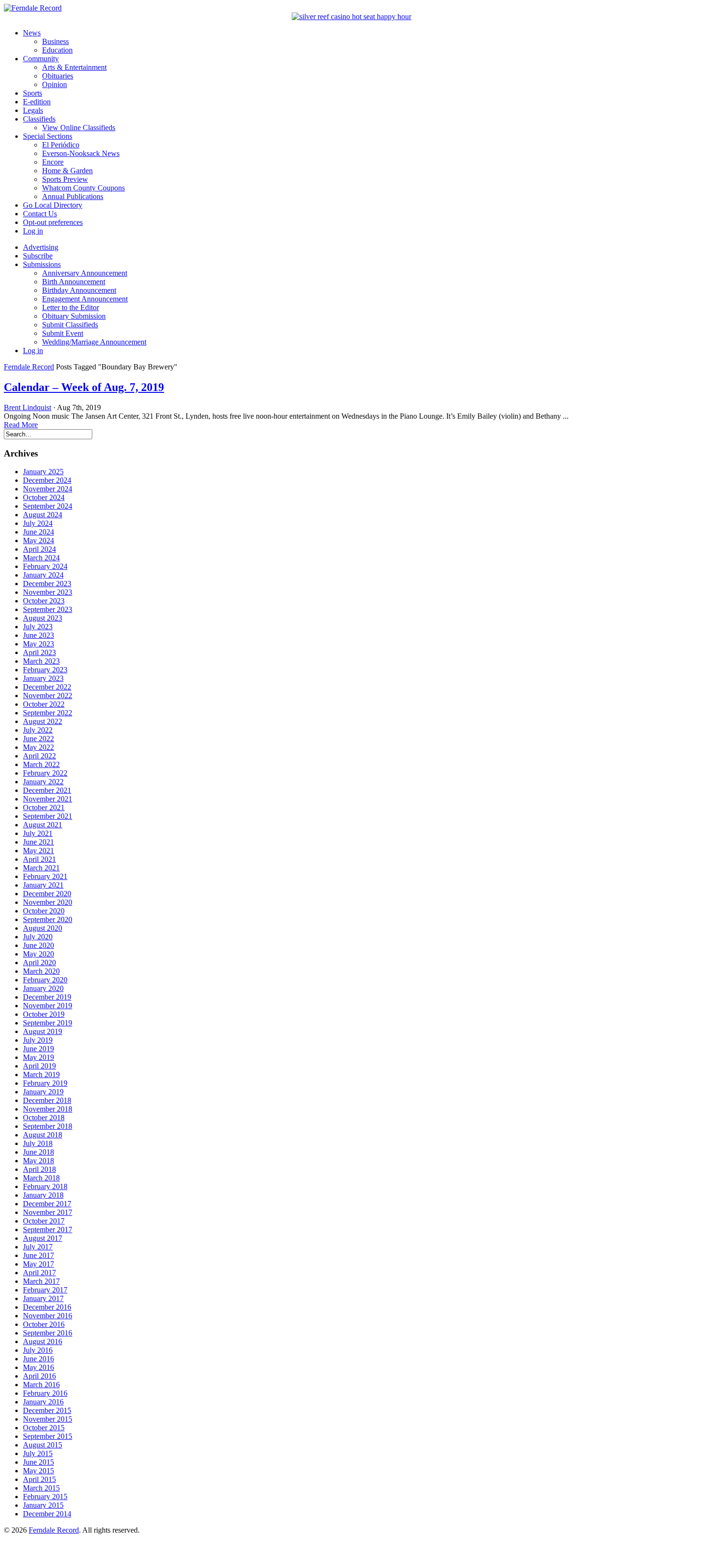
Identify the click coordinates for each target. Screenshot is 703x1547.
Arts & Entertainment (74, 67)
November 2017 (47, 1212)
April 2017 (39, 1273)
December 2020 (47, 894)
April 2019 (39, 1066)
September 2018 (47, 1126)
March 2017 (41, 1281)
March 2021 (41, 868)
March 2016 (41, 1384)
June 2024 (38, 532)
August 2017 (42, 1238)
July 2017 (38, 1247)
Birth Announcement (73, 282)
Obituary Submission (74, 316)
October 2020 (44, 911)
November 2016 (47, 1316)
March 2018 (41, 1178)
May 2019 (38, 1057)
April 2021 (39, 859)
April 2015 (39, 1479)
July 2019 (38, 1040)
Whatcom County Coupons (83, 188)
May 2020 (38, 954)
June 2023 (38, 635)
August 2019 (42, 1031)
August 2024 (42, 515)
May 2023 (38, 644)
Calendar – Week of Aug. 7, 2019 (84, 387)
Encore (53, 162)
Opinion (54, 84)
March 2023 (41, 661)
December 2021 (47, 790)
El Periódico (60, 145)
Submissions (42, 264)
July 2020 (38, 937)
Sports (32, 93)
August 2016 (42, 1341)
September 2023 (47, 609)
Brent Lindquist (27, 407)
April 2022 (39, 756)
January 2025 (43, 471)
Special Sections (47, 136)
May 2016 (38, 1367)
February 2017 (45, 1290)
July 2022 (38, 730)
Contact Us (40, 214)
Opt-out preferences (53, 222)
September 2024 (47, 506)
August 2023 (42, 618)
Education (57, 50)
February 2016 (45, 1393)
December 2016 (47, 1307)
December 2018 (47, 1100)
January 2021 (43, 885)
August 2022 (42, 721)
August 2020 (42, 928)
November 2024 (47, 489)
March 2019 (41, 1074)
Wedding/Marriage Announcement (94, 342)
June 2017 (38, 1255)
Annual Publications (72, 196)
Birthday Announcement (79, 290)
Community (41, 59)
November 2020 (47, 902)
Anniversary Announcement (84, 273)
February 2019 (45, 1083)
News (32, 33)
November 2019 (47, 1006)
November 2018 (47, 1109)
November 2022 (47, 695)
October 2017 (44, 1221)
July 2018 (38, 1143)
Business (55, 41)
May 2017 (38, 1264)
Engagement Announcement (85, 299)
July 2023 (38, 627)
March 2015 (41, 1488)
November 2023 (47, 592)
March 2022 (41, 764)
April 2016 (39, 1376)
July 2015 (38, 1453)
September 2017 (47, 1229)
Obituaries (57, 76)
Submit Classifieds (70, 325)
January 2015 (43, 1505)
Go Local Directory (52, 205)
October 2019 (44, 1014)
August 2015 (42, 1445)
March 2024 (41, 558)
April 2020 (39, 962)
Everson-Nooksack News (81, 153)
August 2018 (42, 1135)
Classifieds (39, 119)
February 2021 (45, 876)
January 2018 (43, 1195)
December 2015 (47, 1410)
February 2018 (45, 1186)
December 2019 (47, 997)
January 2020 (43, 988)
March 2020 (41, 971)
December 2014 (47, 1514)
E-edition (37, 102)
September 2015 (47, 1436)
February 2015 (45, 1496)
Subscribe (38, 256)
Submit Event (62, 333)
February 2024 (45, 566)
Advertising (40, 247)
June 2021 (38, 842)
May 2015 (38, 1471)
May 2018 (38, 1161)
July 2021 (38, 833)
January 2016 (43, 1402)
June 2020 (38, 945)
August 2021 (42, 825)
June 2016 (38, 1359)
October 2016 (44, 1324)
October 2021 (44, 807)
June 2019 (38, 1049)
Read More (21, 425)
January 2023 (43, 678)
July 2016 (38, 1350)
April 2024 (39, 549)
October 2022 (44, 704)
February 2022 (45, 773)
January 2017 (43, 1298)
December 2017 (47, 1204)
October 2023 (44, 601)
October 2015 (44, 1428)
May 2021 (38, 850)
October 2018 (44, 1117)
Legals (33, 110)
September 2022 (47, 713)
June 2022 (38, 739)
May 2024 (38, 540)
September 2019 (47, 1023)
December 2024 (47, 480)
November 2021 (47, 799)
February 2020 (45, 980)
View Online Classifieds (78, 127)
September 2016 (47, 1333)
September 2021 (47, 816)
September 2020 (47, 919)
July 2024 (38, 523)
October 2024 (44, 497)
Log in (33, 231)
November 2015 (47, 1419)
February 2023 (45, 670)
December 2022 (47, 687)
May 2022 (38, 747)
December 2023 (47, 583)
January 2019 (43, 1092)
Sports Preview (65, 179)
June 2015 (38, 1462)
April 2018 (39, 1169)
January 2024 (43, 575)
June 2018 (38, 1152)
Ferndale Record (29, 367)
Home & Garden (67, 171)
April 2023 (39, 652)
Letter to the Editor (70, 307)
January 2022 (43, 782)
